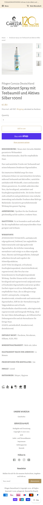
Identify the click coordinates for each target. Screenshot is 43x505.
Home (4, 38)
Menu (6, 6)
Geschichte (21, 416)
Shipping (20, 109)
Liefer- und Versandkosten (21, 438)
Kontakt (21, 448)
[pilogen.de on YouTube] (29, 460)
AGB (21, 435)
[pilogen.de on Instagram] (24, 460)
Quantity (5, 115)
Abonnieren (35, 481)
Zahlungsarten (22, 445)
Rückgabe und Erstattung (21, 428)
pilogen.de (20, 491)
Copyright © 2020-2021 (21, 432)
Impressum (21, 441)
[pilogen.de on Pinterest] (19, 460)
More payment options (21, 142)
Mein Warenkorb (35, 6)
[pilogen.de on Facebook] (14, 460)
